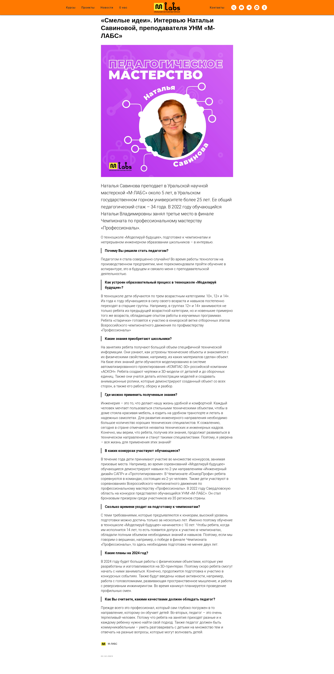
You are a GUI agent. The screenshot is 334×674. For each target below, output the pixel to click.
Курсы (70, 7)
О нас (123, 7)
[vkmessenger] (256, 7)
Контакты (217, 7)
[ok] (264, 7)
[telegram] (249, 7)
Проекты (88, 7)
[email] (241, 7)
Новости (107, 7)
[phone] (233, 7)
